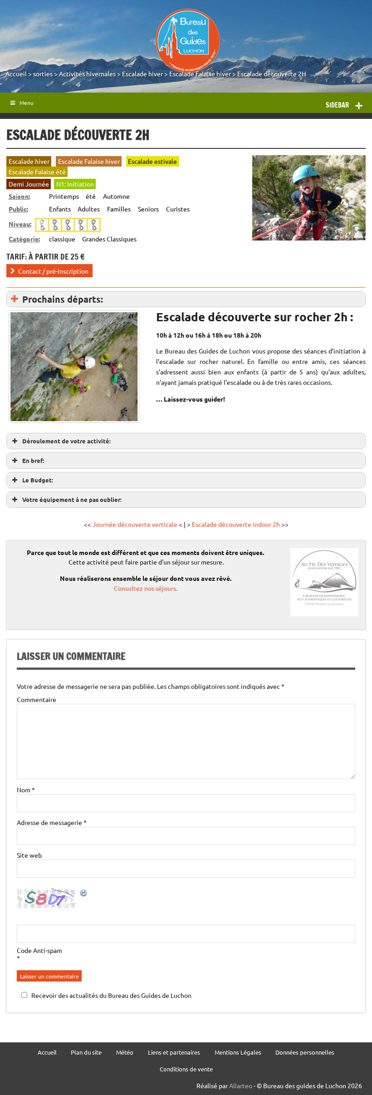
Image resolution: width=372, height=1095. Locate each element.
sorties (43, 73)
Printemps (64, 196)
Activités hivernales (87, 73)
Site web (29, 855)
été (91, 196)
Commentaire (36, 699)
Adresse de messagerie (52, 822)
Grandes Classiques (109, 239)
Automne (116, 196)
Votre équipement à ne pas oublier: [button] (72, 499)
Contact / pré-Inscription (53, 270)
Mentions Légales (238, 1053)
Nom (26, 789)
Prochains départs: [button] (62, 299)
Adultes (89, 209)
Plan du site (86, 1053)
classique (62, 239)
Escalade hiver (142, 73)
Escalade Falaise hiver (200, 73)
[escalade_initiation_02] (73, 366)
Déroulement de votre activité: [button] (66, 441)
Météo (124, 1053)
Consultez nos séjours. (145, 588)
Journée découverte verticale (135, 524)
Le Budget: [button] (37, 480)
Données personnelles (304, 1053)
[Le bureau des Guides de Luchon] (187, 41)
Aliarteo (240, 1085)
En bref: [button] (33, 460)
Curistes (178, 209)
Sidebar (337, 105)
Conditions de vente (186, 1069)
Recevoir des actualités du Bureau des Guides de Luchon (111, 995)
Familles (119, 209)
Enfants (60, 209)
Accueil (16, 73)
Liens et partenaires (174, 1053)
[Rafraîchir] (84, 894)
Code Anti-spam (39, 950)
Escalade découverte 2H (271, 73)
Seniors (148, 209)
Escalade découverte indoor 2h (236, 524)
